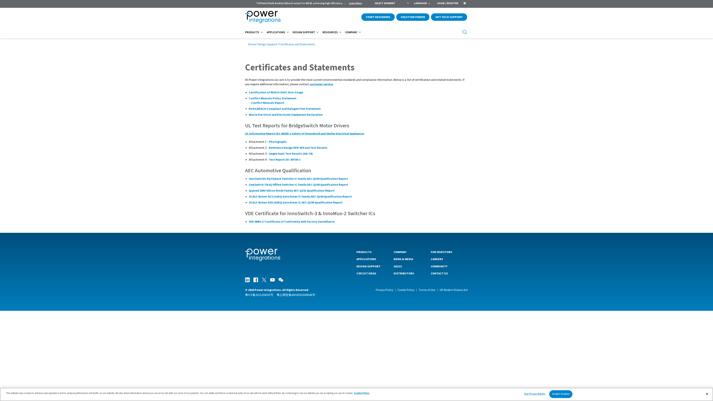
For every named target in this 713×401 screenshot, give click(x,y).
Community (439, 266)
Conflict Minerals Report (267, 103)
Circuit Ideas (366, 273)
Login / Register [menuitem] (447, 3)
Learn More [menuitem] (355, 3)
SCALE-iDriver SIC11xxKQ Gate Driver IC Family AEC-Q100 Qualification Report (300, 197)
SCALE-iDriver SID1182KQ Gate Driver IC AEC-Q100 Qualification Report (296, 202)
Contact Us (439, 273)
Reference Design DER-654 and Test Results (298, 148)
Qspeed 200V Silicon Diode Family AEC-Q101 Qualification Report (292, 191)
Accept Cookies (561, 394)
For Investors (441, 252)
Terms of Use (427, 290)
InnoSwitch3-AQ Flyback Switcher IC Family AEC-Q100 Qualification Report (298, 179)
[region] (356, 394)
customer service (321, 84)
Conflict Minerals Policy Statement (272, 98)
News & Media (403, 259)
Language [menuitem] (420, 3)
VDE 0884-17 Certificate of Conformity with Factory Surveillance (292, 222)
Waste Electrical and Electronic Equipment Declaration (286, 115)
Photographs (278, 142)
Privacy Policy (384, 290)
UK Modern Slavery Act (453, 290)
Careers (437, 259)
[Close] (707, 394)
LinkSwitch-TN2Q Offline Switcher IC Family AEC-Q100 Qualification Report (298, 185)
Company (351, 32)
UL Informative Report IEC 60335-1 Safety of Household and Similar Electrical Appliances (304, 134)
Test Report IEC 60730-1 (285, 160)
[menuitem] (464, 3)
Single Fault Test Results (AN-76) (291, 154)
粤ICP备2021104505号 (259, 295)
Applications (276, 32)
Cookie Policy (405, 290)
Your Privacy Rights (534, 394)
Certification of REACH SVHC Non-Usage (276, 92)
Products (252, 32)
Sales (398, 266)
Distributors (404, 273)
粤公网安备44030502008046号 (296, 295)
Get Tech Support (449, 17)
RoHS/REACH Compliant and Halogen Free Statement (285, 109)
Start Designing (378, 17)
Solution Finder (413, 17)
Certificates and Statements (297, 44)
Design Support (304, 32)
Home (252, 44)
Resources (330, 32)
